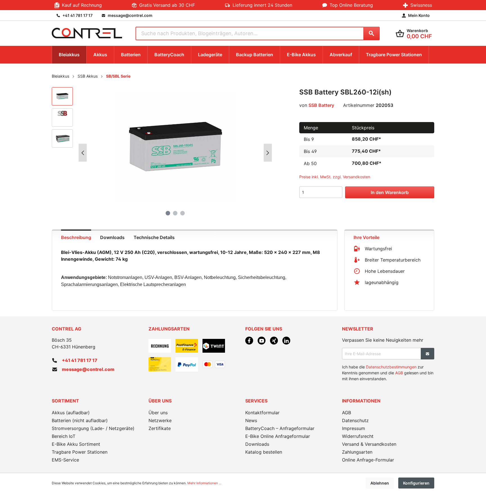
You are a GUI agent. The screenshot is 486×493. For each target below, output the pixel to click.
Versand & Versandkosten (369, 444)
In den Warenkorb (390, 192)
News (251, 420)
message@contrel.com (88, 369)
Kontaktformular (262, 412)
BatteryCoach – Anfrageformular (279, 428)
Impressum (353, 428)
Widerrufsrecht (358, 436)
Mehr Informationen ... (204, 483)
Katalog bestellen (263, 452)
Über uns (158, 412)
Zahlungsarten (357, 452)
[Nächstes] (268, 153)
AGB (399, 372)
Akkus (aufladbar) (71, 412)
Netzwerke (160, 420)
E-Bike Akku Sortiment (76, 444)
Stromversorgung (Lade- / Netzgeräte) (93, 428)
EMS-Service (65, 460)
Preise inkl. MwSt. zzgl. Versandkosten (334, 176)
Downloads (257, 444)
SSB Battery (321, 105)
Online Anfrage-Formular (368, 460)
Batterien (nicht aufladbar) (80, 420)
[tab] (76, 236)
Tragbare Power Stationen (79, 452)
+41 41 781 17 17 (79, 360)
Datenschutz (355, 420)
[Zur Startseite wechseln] (87, 33)
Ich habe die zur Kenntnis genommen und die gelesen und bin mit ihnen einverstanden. (387, 372)
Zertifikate (159, 428)
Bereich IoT (63, 436)
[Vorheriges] (82, 153)
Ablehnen (379, 483)
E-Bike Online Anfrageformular (277, 436)
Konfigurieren (416, 483)
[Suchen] (371, 33)
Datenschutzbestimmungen (391, 366)
